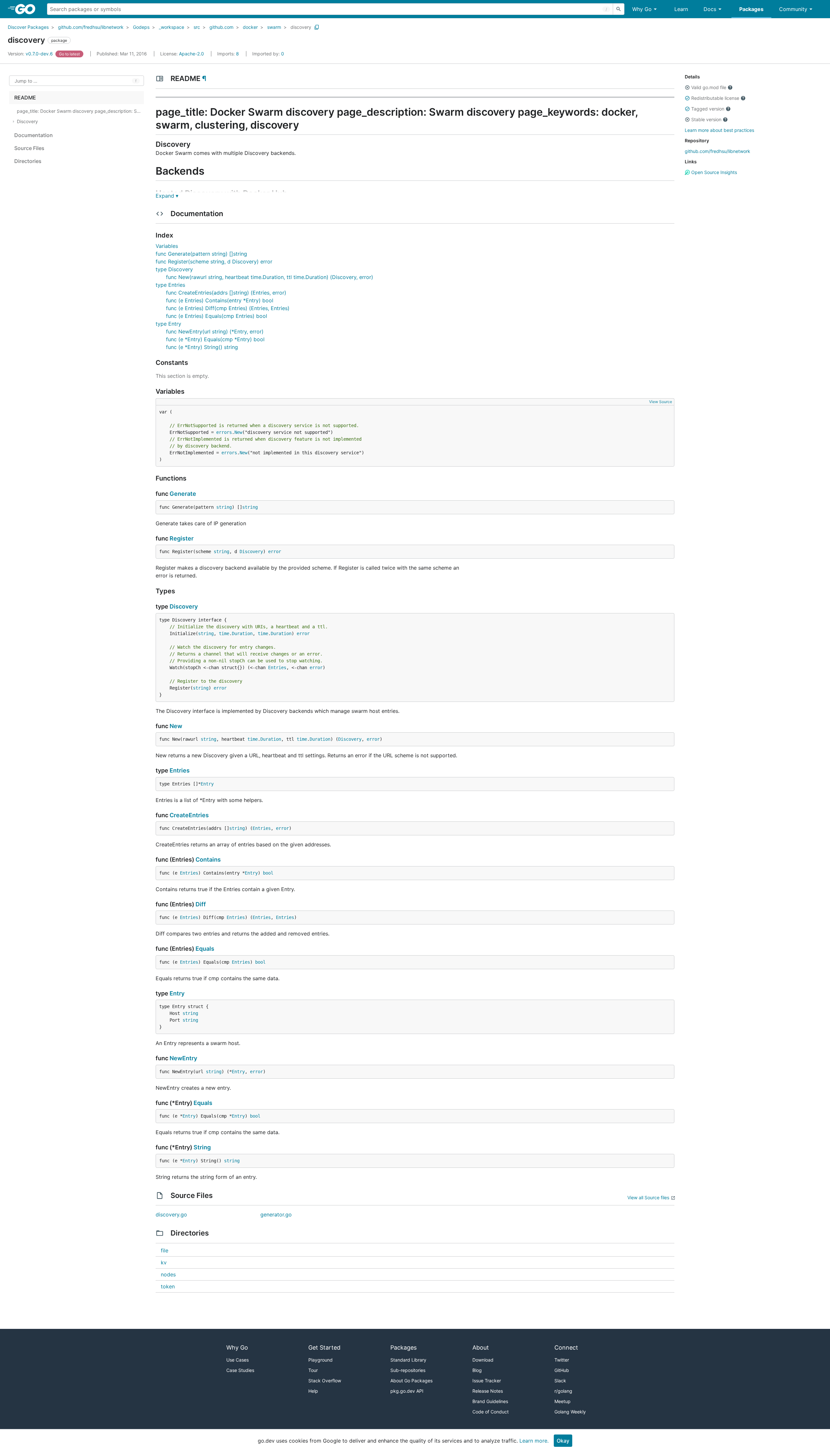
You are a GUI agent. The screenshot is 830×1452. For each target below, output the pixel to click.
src (197, 27)
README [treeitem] (25, 97)
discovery (300, 27)
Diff (201, 904)
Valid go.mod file (709, 87)
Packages (751, 9)
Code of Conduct (490, 1411)
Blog (477, 1370)
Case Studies (240, 1370)
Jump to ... (26, 81)
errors (224, 432)
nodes (168, 1274)
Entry (207, 783)
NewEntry (183, 1058)
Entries (277, 667)
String (202, 1147)
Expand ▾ (167, 195)
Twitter (561, 1360)
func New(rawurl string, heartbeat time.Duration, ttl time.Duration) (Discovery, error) (269, 277)
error (274, 551)
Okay (563, 1440)
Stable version (706, 119)
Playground (320, 1360)
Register (182, 538)
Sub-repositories (407, 1370)
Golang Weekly (570, 1411)
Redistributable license (715, 98)
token (168, 1286)
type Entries (170, 285)
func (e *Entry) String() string (202, 347)
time (224, 633)
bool (268, 873)
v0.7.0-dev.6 (31, 53)
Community (793, 9)
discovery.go (171, 1214)
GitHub (561, 1370)
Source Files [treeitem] (29, 148)
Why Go (642, 9)
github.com (221, 27)
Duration (242, 633)
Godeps (141, 27)
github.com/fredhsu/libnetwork (91, 27)
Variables (167, 246)
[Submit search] (618, 9)
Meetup (562, 1401)
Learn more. (534, 1440)
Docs (710, 9)
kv (164, 1262)
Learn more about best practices (719, 130)
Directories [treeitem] (28, 161)
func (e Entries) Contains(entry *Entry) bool (219, 300)
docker (250, 27)
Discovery (251, 551)
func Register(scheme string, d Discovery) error (214, 261)
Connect (566, 1347)
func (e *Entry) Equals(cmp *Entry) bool (215, 339)
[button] (687, 87)
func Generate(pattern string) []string (201, 253)
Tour (313, 1370)
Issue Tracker (486, 1380)
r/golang (563, 1391)
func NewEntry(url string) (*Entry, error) (215, 331)
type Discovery (174, 269)
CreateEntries (189, 815)
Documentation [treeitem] (33, 135)
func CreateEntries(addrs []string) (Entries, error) (226, 292)
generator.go (276, 1214)
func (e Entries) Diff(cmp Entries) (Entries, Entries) (228, 308)
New (238, 432)
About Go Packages (411, 1380)
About (480, 1347)
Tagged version (708, 108)
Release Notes (487, 1391)
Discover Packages (28, 27)
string (224, 507)
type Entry (168, 323)
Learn (681, 9)
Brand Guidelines (490, 1401)
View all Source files (648, 1197)
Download (482, 1360)
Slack (560, 1380)
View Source (660, 401)
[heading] (27, 9)
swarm (274, 27)
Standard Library (408, 1360)
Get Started (324, 1347)
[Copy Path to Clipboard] (317, 27)
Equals (205, 948)
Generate (183, 493)
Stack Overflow (324, 1380)
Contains (208, 859)
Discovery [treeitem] (27, 121)
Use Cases (237, 1360)
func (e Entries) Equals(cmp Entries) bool (216, 316)
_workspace (171, 27)
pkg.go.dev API (406, 1391)
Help (313, 1391)
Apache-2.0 (191, 53)
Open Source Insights (713, 172)
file (164, 1250)
